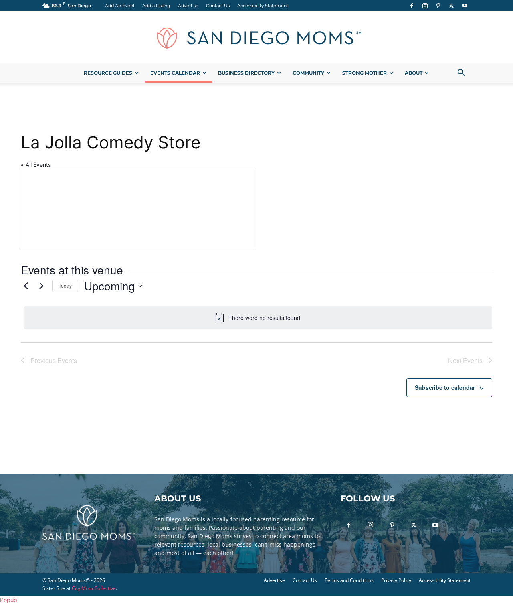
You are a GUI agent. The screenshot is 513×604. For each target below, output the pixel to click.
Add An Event (120, 5)
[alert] (258, 317)
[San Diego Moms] (256, 37)
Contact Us (218, 5)
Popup (8, 599)
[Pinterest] (438, 5)
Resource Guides (108, 73)
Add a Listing (156, 5)
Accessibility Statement (262, 5)
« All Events (36, 164)
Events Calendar (175, 73)
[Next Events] (41, 286)
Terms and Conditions (349, 580)
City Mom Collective (94, 588)
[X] (451, 5)
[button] (461, 73)
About (413, 73)
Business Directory (246, 73)
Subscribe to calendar (445, 387)
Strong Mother (364, 73)
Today (65, 285)
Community (308, 73)
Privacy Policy (396, 580)
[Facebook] (412, 5)
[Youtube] (464, 5)
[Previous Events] (25, 286)
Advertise (188, 5)
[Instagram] (425, 5)
